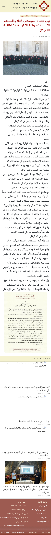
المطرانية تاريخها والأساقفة (38, 510)
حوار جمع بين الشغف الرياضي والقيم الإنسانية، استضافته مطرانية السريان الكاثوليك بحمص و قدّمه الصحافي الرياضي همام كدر (26, 489)
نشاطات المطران (25, 16)
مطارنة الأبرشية (42, 514)
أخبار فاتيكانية (35, 16)
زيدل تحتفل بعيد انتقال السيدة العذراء (34, 421)
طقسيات (44, 518)
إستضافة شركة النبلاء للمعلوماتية (12, 532)
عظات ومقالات (42, 522)
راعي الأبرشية (43, 506)
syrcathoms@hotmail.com (15, 525)
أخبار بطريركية (45, 16)
